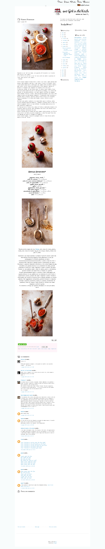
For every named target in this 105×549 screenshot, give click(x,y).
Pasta (84, 63)
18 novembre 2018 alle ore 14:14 (28, 449)
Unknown (22, 411)
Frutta (84, 51)
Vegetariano (53, 348)
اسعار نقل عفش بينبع (25, 458)
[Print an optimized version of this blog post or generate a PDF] (22, 344)
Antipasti (77, 37)
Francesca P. (23, 380)
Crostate (84, 43)
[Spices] (35, 244)
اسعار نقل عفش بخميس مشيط (28, 464)
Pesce (82, 64)
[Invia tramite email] (42, 347)
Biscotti (76, 39)
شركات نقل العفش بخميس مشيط (28, 461)
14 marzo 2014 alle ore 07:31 (27, 435)
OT (85, 61)
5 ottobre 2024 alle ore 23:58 (27, 488)
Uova (80, 77)
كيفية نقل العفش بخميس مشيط (28, 462)
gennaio (65, 67)
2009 (63, 75)
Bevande (84, 37)
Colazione (77, 40)
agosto (64, 42)
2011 (63, 71)
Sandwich (84, 70)
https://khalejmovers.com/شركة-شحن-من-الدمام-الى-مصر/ (34, 445)
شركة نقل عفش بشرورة (26, 456)
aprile (64, 61)
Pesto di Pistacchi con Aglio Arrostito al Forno (67, 49)
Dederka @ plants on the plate (27, 428)
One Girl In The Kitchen (26, 370)
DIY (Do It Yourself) (32, 348)
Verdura (77, 81)
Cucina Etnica (24, 348)
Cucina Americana (78, 44)
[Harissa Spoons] (35, 336)
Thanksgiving (84, 75)
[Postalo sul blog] (44, 347)
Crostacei (80, 43)
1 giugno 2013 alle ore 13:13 (27, 391)
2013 (63, 36)
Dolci (84, 48)
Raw (79, 68)
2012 (63, 70)
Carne (80, 39)
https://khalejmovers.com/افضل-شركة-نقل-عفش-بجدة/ (33, 442)
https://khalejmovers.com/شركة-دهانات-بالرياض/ (31, 446)
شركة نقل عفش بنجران (26, 473)
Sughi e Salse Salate (42, 348)
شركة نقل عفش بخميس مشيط (28, 471)
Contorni (76, 42)
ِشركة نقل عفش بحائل (26, 475)
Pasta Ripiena (77, 64)
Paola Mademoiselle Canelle (27, 395)
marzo (64, 63)
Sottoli (80, 71)
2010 (63, 73)
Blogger (55, 542)
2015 (63, 32)
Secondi (76, 71)
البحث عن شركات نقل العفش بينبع (28, 460)
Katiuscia (23, 359)
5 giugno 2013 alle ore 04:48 (27, 424)
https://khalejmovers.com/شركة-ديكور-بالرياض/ (31, 447)
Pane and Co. (78, 63)
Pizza (85, 64)
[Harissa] (35, 70)
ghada (22, 452)
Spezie (80, 72)
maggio (64, 59)
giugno (64, 46)
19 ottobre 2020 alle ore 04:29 (28, 479)
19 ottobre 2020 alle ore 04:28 (28, 466)
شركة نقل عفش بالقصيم (26, 476)
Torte (76, 77)
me (55, 541)
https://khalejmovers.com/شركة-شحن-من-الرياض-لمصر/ (33, 443)
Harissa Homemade (66, 57)
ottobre (65, 38)
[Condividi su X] (45, 347)
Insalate (76, 54)
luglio (64, 44)
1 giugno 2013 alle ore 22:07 (27, 408)
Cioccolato (84, 39)
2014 (63, 34)
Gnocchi (84, 52)
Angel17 (22, 483)
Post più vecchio (53, 526)
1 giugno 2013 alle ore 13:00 (27, 367)
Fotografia (77, 51)
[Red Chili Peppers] (35, 167)
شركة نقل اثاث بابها (25, 472)
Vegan (49, 348)
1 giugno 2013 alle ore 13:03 (27, 376)
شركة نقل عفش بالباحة (26, 477)
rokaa (22, 439)
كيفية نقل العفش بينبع (26, 457)
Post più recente (21, 526)
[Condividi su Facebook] (47, 347)
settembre (65, 40)
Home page (37, 526)
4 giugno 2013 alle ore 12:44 (27, 415)
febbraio (65, 65)
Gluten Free (77, 52)
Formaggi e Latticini (80, 49)
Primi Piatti (82, 66)
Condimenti (84, 40)
